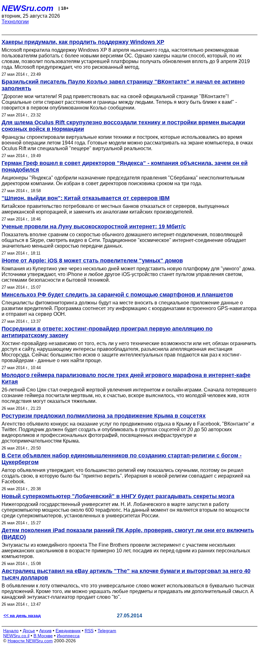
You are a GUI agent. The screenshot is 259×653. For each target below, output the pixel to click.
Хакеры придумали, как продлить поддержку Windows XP (83, 42)
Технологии (15, 21)
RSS (89, 630)
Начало (11, 630)
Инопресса (68, 635)
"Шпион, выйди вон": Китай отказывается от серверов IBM (86, 198)
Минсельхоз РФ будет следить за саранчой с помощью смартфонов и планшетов (117, 294)
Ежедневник (68, 630)
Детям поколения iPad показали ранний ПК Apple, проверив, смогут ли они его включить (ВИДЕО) (128, 533)
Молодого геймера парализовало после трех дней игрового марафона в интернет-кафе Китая (126, 378)
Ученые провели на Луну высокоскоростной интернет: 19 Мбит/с (94, 226)
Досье (29, 630)
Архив (45, 630)
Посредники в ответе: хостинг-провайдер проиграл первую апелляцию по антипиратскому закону (107, 332)
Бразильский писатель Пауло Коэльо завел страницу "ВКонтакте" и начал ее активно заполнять (123, 85)
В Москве (43, 635)
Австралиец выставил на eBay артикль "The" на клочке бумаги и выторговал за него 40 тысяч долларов (126, 574)
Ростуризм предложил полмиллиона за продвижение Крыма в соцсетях (104, 416)
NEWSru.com (27, 8)
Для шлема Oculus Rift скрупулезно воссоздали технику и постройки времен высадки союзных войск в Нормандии (123, 125)
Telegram (107, 630)
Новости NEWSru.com (30, 640)
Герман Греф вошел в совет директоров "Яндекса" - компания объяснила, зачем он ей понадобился (125, 166)
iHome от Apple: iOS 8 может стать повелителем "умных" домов (92, 260)
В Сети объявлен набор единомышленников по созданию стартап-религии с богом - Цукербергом (122, 458)
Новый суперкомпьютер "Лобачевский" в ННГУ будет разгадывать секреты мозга (118, 496)
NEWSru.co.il (16, 635)
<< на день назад (22, 615)
